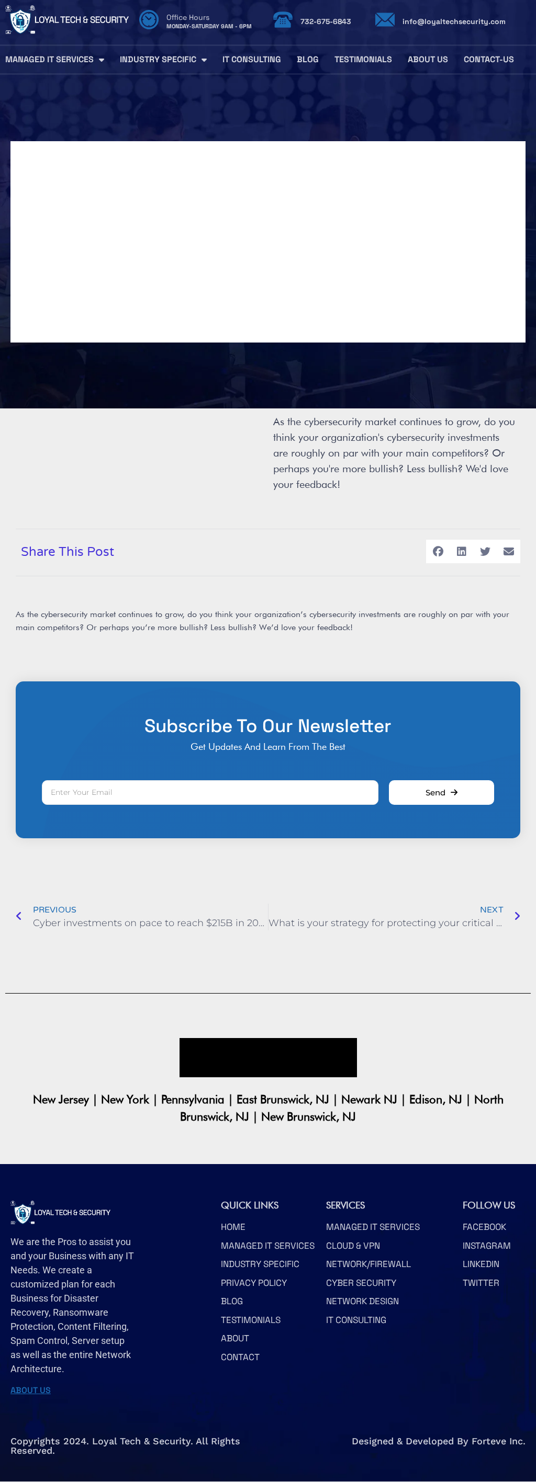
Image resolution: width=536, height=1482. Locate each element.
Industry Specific (158, 59)
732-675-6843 (325, 21)
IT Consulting (251, 59)
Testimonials (363, 59)
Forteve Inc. (499, 1440)
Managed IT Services (49, 59)
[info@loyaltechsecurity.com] (385, 19)
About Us (428, 59)
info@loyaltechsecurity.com (454, 21)
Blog (308, 59)
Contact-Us (489, 59)
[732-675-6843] (283, 19)
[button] (438, 551)
